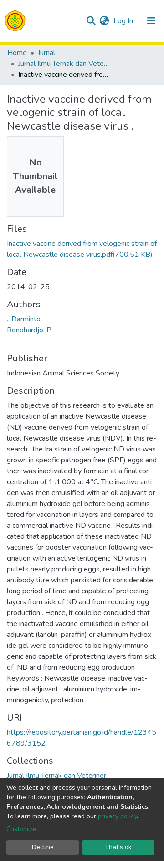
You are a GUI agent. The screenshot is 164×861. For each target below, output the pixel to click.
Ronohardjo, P (29, 330)
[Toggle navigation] (151, 21)
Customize (21, 829)
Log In (124, 21)
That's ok (118, 847)
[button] (104, 20)
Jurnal (46, 53)
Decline (43, 847)
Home (17, 53)
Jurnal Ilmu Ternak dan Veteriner (63, 64)
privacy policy (117, 816)
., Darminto (24, 319)
